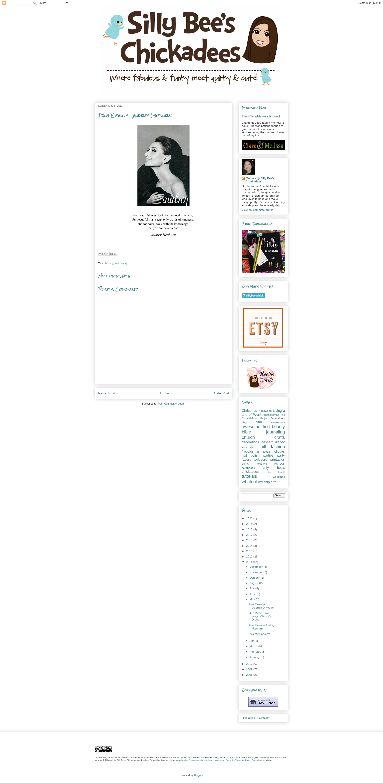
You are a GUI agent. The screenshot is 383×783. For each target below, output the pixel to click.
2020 (249, 518)
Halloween (265, 410)
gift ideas (263, 451)
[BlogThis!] (104, 254)
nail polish (251, 455)
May (253, 599)
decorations (250, 442)
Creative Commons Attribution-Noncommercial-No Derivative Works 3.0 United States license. (222, 760)
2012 (249, 556)
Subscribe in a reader (256, 717)
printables (277, 459)
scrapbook (248, 467)
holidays (278, 451)
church (248, 437)
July (252, 588)
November (257, 572)
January (255, 657)
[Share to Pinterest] (115, 254)
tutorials (249, 476)
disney (280, 442)
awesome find (256, 426)
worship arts (267, 482)
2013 (249, 551)
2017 (249, 529)
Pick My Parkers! (259, 633)
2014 (249, 545)
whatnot (249, 481)
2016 (249, 534)
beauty (109, 263)
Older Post (221, 393)
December (257, 566)
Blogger (198, 775)
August (254, 583)
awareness (278, 422)
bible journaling (263, 431)
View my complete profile (257, 209)
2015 (249, 540)
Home (164, 393)
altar (259, 422)
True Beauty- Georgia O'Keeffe (261, 606)
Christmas (249, 411)
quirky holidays (254, 463)
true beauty (121, 263)
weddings (279, 476)
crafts (279, 437)
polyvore (260, 459)
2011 (249, 561)
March (254, 646)
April (253, 640)
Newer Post (106, 393)
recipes (279, 463)
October (255, 577)
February (256, 651)
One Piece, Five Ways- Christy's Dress (260, 616)
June (253, 594)
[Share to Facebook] (111, 254)
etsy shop (249, 447)
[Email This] (100, 254)
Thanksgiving (271, 415)
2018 (249, 523)
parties (268, 455)
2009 (249, 669)
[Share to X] (108, 254)
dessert (267, 442)
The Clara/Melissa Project (261, 116)
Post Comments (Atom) (171, 403)
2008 (249, 674)
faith (263, 446)
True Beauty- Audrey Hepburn (262, 626)
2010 (249, 663)
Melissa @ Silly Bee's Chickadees (260, 180)
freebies (248, 451)
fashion (278, 446)
